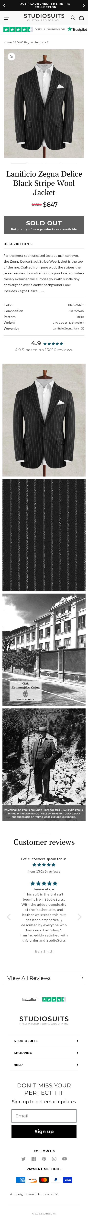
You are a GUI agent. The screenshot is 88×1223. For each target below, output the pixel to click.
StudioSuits (48, 1214)
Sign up (44, 1131)
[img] (44, 864)
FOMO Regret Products (30, 42)
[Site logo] (44, 1021)
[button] (7, 18)
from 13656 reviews (44, 871)
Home (8, 42)
